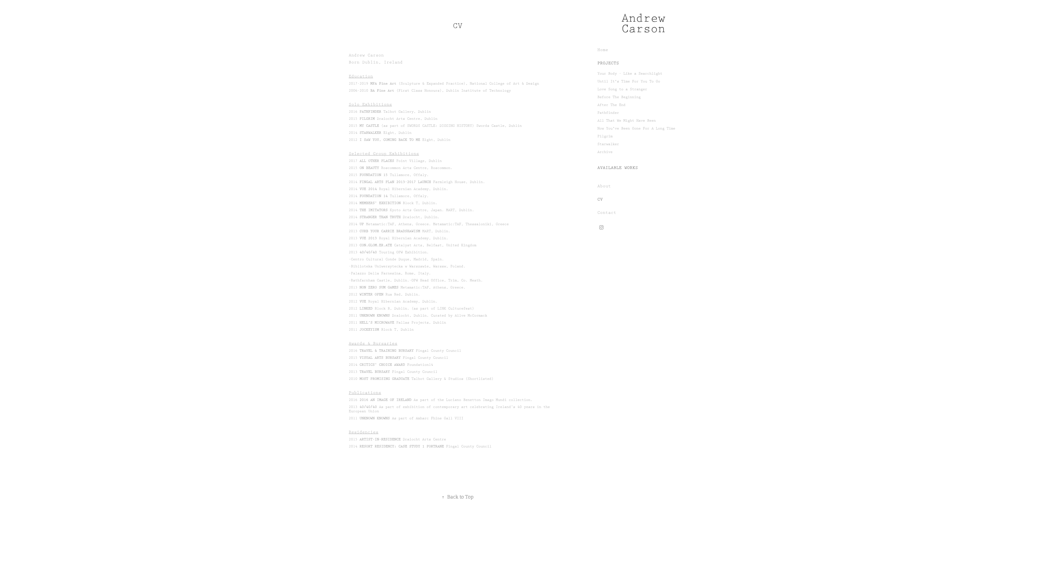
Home (602, 50)
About (604, 186)
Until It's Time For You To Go (628, 81)
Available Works (617, 167)
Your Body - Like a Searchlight (629, 73)
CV (600, 199)
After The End (611, 105)
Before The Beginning (619, 97)
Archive (605, 152)
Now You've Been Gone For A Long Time (636, 128)
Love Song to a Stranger (622, 89)
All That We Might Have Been (626, 120)
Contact (606, 212)
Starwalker (608, 144)
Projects (608, 63)
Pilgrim (605, 136)
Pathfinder (608, 113)
